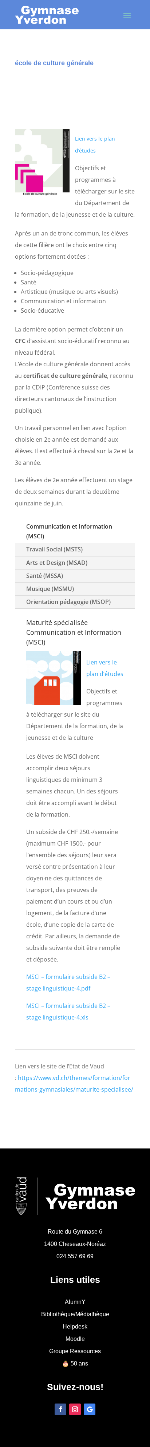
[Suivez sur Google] (89, 1409)
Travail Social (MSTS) (54, 549)
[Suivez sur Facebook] (60, 1409)
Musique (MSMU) (50, 589)
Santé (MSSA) (44, 576)
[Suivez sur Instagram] (75, 1409)
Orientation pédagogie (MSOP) (68, 602)
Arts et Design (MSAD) (56, 563)
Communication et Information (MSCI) (69, 531)
